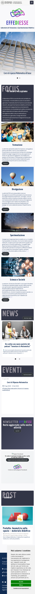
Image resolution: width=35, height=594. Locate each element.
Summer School (27, 531)
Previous (1, 55)
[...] (11, 120)
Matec (12, 531)
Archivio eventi (28, 374)
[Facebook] (3, 582)
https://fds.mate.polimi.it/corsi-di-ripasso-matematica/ (15, 389)
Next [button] (31, 341)
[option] (17, 339)
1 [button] (15, 359)
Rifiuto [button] (21, 585)
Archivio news (28, 318)
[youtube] (5, 582)
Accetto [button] (21, 581)
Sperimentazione (18, 531)
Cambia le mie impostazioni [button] (21, 588)
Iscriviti (17, 431)
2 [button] (19, 359)
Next (33, 55)
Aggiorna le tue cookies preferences (17, 460)
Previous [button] (3, 341)
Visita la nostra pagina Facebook (17, 469)
